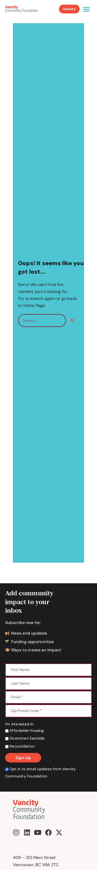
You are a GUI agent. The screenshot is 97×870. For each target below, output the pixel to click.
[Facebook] (48, 832)
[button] (86, 9)
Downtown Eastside (27, 738)
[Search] (72, 320)
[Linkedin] (27, 832)
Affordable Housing (26, 730)
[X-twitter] (59, 832)
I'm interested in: (19, 724)
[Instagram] (16, 832)
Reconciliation (21, 746)
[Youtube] (37, 832)
